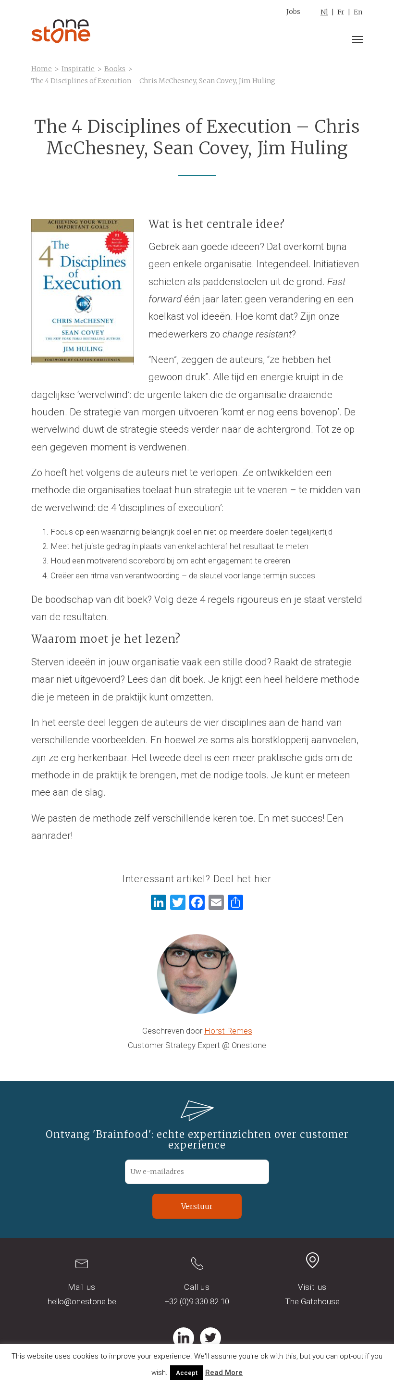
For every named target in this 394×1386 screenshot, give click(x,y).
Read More (224, 1372)
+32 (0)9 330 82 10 (197, 1301)
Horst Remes (228, 1031)
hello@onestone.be (82, 1301)
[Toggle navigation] (357, 39)
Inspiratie (78, 68)
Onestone (60, 31)
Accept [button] (186, 1372)
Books (114, 68)
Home (41, 68)
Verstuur (197, 1206)
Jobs (293, 11)
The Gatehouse (312, 1301)
